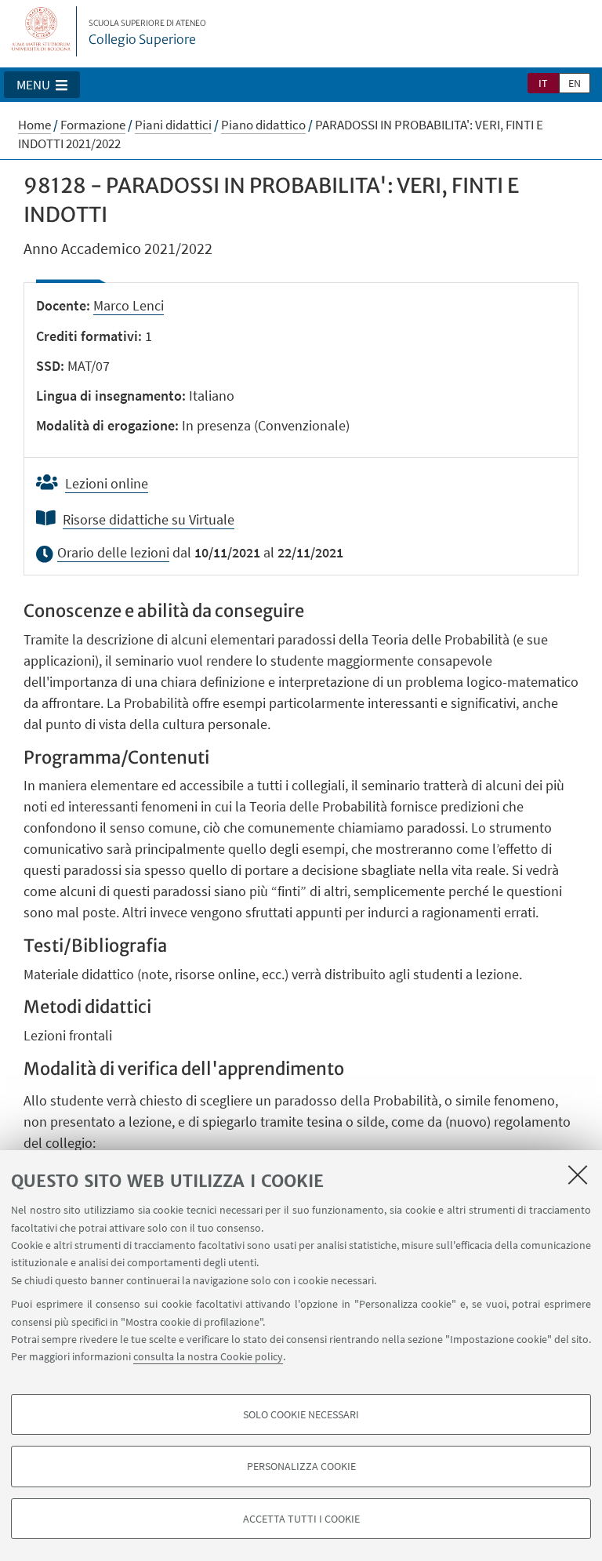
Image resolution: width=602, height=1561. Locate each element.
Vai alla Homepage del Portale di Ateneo (41, 31)
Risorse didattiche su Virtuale (148, 519)
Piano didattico (263, 124)
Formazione (92, 124)
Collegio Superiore (147, 33)
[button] (42, 84)
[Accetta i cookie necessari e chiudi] (577, 1174)
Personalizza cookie (301, 1466)
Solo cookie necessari (301, 1414)
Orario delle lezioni (113, 552)
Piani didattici (173, 124)
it (543, 83)
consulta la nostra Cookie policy (208, 1356)
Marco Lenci (128, 305)
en (574, 83)
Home (34, 124)
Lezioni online (106, 483)
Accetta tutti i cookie (301, 1519)
